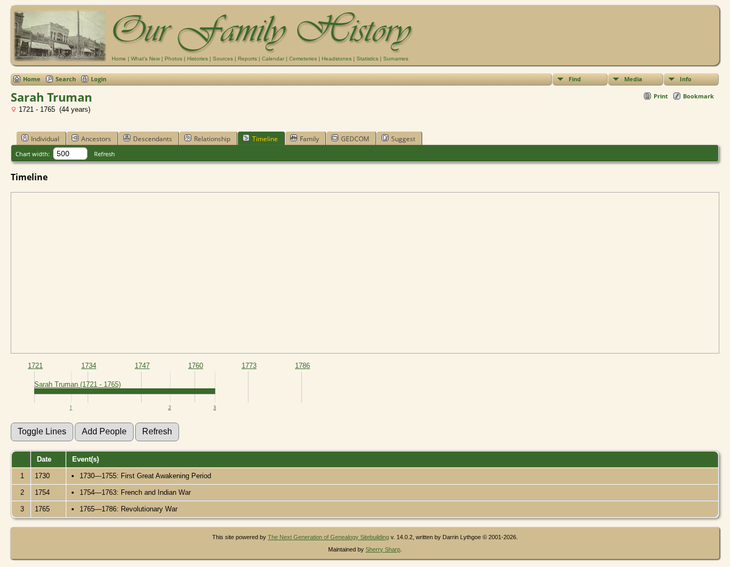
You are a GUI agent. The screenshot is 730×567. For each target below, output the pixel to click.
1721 (35, 366)
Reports (247, 59)
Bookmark (698, 96)
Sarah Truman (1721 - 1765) (77, 384)
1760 (195, 366)
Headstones (337, 59)
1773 (249, 366)
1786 (302, 366)
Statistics (367, 59)
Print (661, 96)
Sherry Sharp (383, 549)
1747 (142, 366)
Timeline (265, 138)
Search (66, 79)
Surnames (395, 59)
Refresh (104, 154)
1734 (88, 366)
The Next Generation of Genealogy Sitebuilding (328, 537)
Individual (45, 138)
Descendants (152, 138)
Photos (173, 59)
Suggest (403, 138)
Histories (197, 59)
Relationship (212, 138)
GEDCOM (355, 138)
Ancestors (96, 138)
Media (633, 79)
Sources (223, 59)
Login (98, 79)
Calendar (273, 59)
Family (309, 138)
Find (575, 79)
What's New (145, 59)
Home (119, 59)
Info (686, 79)
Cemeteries (303, 59)
